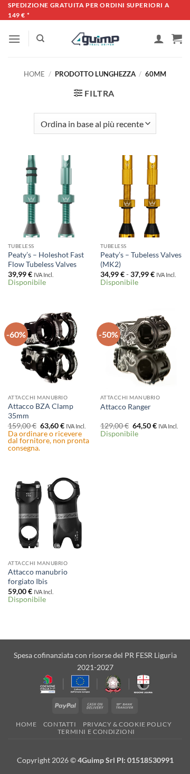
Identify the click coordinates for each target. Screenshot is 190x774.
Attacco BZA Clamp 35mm (40, 411)
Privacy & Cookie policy (127, 724)
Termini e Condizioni (96, 731)
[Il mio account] (159, 38)
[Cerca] (40, 38)
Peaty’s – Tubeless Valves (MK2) (141, 260)
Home (34, 74)
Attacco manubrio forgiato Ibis (38, 577)
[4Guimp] (95, 39)
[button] (14, 39)
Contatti (60, 724)
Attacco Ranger (125, 407)
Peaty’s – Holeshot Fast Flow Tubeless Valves (46, 260)
